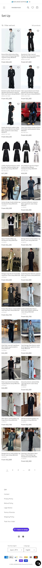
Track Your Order (9, 521)
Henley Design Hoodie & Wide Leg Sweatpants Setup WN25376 (11, 203)
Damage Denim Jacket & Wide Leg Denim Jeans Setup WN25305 (11, 454)
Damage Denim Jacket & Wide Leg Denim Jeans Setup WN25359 (30, 239)
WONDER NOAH (18, 564)
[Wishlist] (32, 7)
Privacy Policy (8, 499)
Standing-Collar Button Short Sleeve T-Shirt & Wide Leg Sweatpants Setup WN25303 (29, 455)
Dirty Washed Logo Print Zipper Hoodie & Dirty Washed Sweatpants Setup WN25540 (30, 167)
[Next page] (35, 470)
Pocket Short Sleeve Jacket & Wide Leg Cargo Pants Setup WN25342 (11, 309)
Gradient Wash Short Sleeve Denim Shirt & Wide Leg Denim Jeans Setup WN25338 (29, 310)
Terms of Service (9, 512)
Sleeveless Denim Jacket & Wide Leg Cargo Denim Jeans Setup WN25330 (30, 383)
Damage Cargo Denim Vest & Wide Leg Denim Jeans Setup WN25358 (11, 274)
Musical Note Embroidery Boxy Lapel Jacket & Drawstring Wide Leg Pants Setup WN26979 (10, 55)
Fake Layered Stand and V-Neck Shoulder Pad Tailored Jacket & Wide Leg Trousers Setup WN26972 (30, 92)
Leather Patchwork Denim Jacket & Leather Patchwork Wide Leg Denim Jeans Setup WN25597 (11, 167)
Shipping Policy (9, 517)
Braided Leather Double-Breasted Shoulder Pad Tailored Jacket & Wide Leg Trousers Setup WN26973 (11, 92)
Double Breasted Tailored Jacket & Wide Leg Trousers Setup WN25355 (30, 274)
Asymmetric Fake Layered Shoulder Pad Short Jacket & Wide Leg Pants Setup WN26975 (30, 55)
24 (29, 470)
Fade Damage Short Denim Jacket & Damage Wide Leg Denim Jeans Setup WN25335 (30, 347)
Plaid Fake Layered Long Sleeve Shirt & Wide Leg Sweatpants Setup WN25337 (10, 347)
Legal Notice (8, 508)
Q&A (5, 489)
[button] (4, 7)
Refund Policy (8, 503)
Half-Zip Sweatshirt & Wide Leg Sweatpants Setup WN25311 (29, 419)
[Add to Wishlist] (18, 30)
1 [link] (7, 470)
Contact (6, 494)
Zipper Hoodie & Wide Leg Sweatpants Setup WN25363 (9, 239)
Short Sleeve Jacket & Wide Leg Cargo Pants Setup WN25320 (10, 419)
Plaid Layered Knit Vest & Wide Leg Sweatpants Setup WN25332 (11, 382)
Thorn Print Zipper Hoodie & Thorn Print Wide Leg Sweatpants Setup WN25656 (30, 129)
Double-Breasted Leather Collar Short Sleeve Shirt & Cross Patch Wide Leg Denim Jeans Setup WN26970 (10, 130)
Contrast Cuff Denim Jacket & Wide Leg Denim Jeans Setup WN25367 (29, 203)
